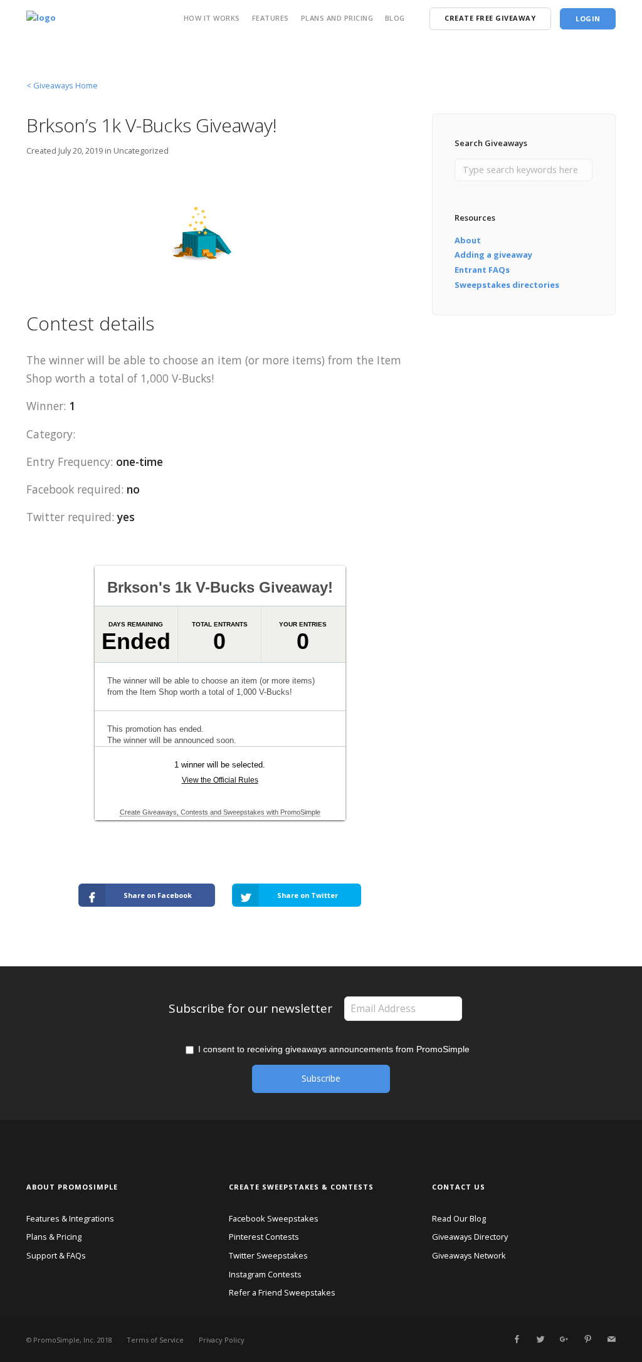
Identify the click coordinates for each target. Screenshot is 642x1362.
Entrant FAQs (482, 269)
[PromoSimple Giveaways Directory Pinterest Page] (587, 1339)
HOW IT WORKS (212, 18)
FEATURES (270, 18)
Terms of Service (155, 1339)
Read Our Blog (459, 1218)
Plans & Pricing (54, 1236)
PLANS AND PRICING (337, 18)
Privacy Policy (222, 1339)
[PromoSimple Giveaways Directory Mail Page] (611, 1339)
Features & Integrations (70, 1218)
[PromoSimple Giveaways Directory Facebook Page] (516, 1339)
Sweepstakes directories (507, 284)
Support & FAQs (56, 1255)
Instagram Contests (265, 1274)
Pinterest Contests (264, 1236)
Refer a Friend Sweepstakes (282, 1292)
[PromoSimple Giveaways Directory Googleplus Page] (563, 1339)
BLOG (395, 18)
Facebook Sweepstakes (273, 1218)
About (468, 240)
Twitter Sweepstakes (268, 1255)
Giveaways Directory (470, 1236)
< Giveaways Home (62, 85)
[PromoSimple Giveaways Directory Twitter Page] (540, 1339)
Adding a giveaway (493, 254)
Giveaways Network (469, 1255)
